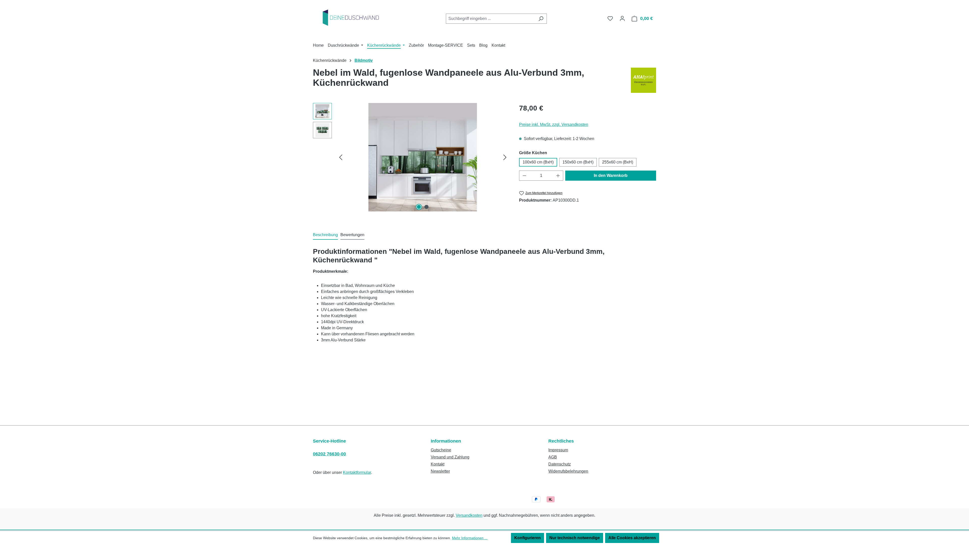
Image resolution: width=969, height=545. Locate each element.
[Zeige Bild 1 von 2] (419, 207)
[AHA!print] (643, 80)
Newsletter (440, 471)
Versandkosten (469, 515)
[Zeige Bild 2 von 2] (426, 207)
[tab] (325, 235)
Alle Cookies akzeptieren (632, 538)
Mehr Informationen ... (470, 538)
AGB (552, 457)
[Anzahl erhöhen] (558, 176)
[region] (411, 157)
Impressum (558, 450)
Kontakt (437, 464)
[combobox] (490, 19)
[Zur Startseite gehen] (351, 17)
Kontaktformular (357, 472)
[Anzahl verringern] (524, 176)
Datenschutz (559, 464)
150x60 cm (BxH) (578, 162)
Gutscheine (441, 450)
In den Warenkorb (611, 175)
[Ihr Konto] (622, 18)
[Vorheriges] (340, 157)
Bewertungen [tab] (352, 235)
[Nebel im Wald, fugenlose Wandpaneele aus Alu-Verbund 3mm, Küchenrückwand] (422, 157)
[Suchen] (541, 19)
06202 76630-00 (329, 453)
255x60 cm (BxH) (617, 162)
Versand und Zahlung (450, 457)
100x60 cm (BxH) (538, 162)
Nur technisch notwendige (574, 538)
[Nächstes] (505, 157)
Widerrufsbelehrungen (568, 471)
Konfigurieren (527, 538)
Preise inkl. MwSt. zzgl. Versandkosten (553, 124)
